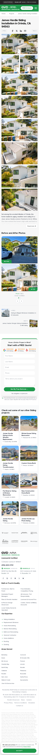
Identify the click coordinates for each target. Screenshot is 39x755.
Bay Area (24, 714)
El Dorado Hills (25, 658)
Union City (27, 729)
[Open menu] (36, 8)
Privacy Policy (8, 703)
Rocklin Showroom (13, 700)
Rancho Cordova (21, 724)
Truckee (23, 729)
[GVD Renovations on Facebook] (3, 578)
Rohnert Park (10, 726)
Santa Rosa (24, 677)
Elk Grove (5, 661)
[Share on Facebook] (12, 30)
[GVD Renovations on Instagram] (11, 578)
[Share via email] (25, 30)
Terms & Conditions (20, 703)
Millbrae (3, 723)
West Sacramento (12, 730)
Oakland (4, 670)
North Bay (5, 667)
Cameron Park (22, 715)
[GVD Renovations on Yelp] (19, 578)
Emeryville (22, 718)
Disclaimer (31, 703)
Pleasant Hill (9, 724)
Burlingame (15, 715)
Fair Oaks (28, 718)
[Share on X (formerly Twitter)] (16, 30)
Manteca (24, 721)
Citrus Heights (5, 717)
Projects (11, 13)
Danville (25, 717)
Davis (3, 658)
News (23, 700)
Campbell (28, 715)
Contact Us (19, 706)
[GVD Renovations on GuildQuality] (15, 578)
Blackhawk (4, 715)
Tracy (19, 729)
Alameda (4, 714)
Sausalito (23, 727)
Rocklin (4, 674)
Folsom (22, 661)
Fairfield (32, 718)
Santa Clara (12, 727)
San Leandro (25, 726)
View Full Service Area (8, 683)
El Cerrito (6, 718)
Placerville (4, 724)
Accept (19, 751)
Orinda (28, 723)
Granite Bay (5, 664)
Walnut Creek (6, 680)
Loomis (20, 721)
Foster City (7, 720)
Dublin (32, 717)
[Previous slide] (17, 301)
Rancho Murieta (29, 724)
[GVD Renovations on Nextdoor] (23, 578)
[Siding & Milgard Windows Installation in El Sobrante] (6, 313)
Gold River (17, 720)
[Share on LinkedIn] (21, 30)
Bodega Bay (9, 715)
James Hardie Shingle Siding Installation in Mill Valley (15, 324)
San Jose (5, 677)
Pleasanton (15, 724)
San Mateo (31, 726)
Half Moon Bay (28, 720)
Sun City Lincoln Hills (13, 729)
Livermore (16, 721)
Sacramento (24, 680)
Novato (22, 667)
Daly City (21, 717)
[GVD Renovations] (11, 8)
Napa (7, 723)
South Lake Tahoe (29, 727)
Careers (29, 700)
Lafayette (3, 721)
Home (4, 13)
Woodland (18, 730)
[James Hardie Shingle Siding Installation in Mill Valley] (34, 323)
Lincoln (22, 664)
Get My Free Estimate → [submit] (19, 389)
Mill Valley (34, 721)
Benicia (28, 714)
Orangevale (24, 723)
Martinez (29, 721)
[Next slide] (21, 301)
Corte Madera (16, 717)
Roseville (23, 674)
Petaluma (23, 670)
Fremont (12, 720)
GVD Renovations (14, 695)
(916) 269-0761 (7, 565)
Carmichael (33, 715)
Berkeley (4, 655)
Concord (23, 655)
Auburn (19, 714)
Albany (10, 714)
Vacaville (32, 729)
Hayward (34, 720)
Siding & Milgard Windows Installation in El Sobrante (23, 314)
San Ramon (7, 727)
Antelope (15, 714)
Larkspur (8, 721)
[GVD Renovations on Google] (7, 578)
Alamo (7, 714)
